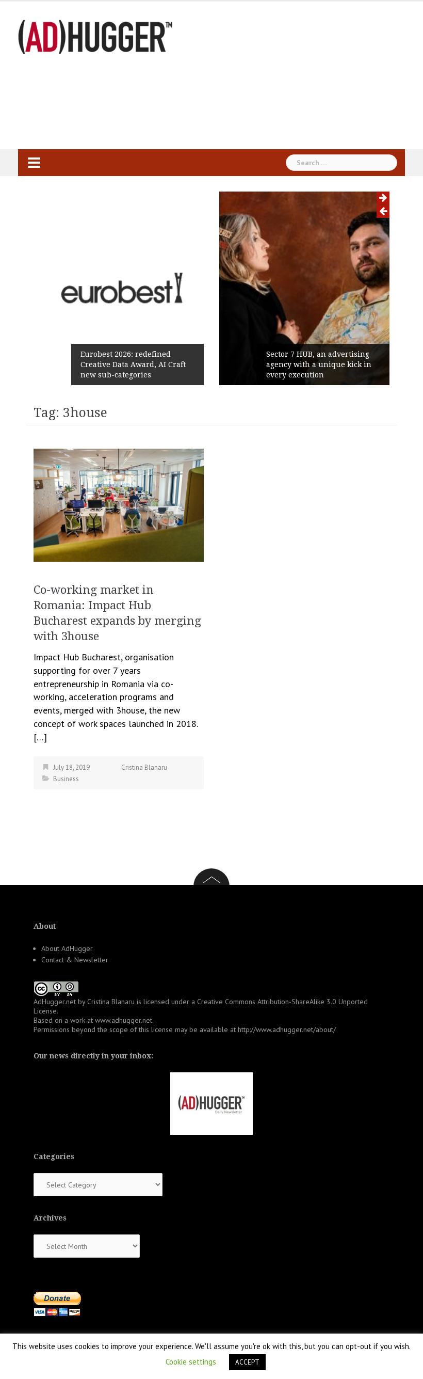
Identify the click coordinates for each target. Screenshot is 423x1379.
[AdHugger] (95, 36)
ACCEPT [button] (247, 1362)
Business (66, 778)
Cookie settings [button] (191, 1362)
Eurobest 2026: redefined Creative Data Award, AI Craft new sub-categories (133, 364)
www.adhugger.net (123, 1020)
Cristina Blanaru (144, 767)
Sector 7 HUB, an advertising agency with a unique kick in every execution (318, 364)
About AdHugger (67, 948)
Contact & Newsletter (74, 959)
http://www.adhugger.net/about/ (287, 1029)
